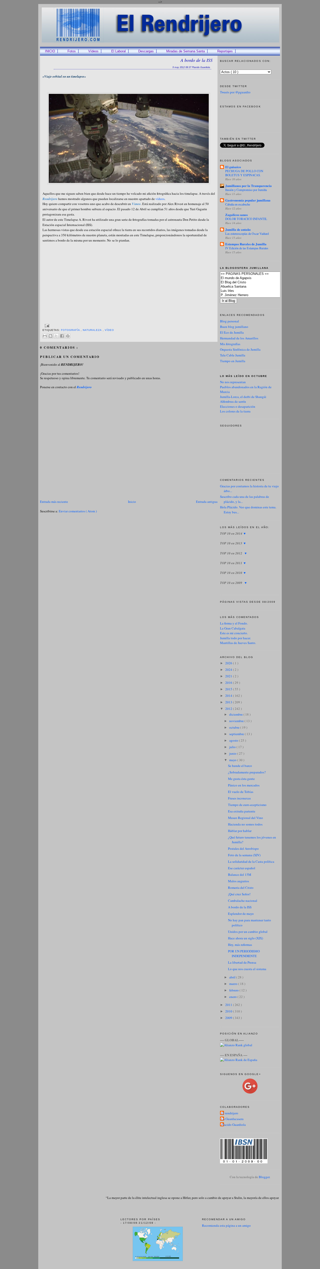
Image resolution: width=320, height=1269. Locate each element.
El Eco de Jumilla (232, 332)
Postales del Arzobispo (243, 848)
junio (233, 753)
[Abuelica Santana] (257, 287)
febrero (234, 990)
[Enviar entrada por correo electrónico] (46, 325)
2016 (229, 682)
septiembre (237, 734)
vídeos (160, 198)
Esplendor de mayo (241, 913)
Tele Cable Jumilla (232, 355)
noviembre (236, 721)
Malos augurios (238, 881)
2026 (229, 663)
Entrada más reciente (54, 501)
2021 (229, 676)
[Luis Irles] (257, 291)
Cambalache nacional (242, 900)
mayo (233, 760)
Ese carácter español (241, 868)
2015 (229, 689)
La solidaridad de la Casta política (251, 861)
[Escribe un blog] (50, 335)
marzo (233, 983)
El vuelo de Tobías (240, 791)
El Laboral (118, 51)
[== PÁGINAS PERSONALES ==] (257, 274)
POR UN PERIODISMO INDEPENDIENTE (244, 953)
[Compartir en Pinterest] (67, 335)
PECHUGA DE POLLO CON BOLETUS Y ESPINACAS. (244, 173)
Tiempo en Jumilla (232, 361)
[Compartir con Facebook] (62, 335)
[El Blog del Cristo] (257, 282)
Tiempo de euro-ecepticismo (247, 804)
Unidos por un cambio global (248, 931)
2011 (229, 1004)
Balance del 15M (239, 874)
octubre (234, 727)
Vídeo (109, 330)
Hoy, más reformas (240, 944)
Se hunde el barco (240, 765)
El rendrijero (229, 1113)
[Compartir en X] (56, 335)
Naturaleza (92, 330)
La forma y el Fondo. (234, 623)
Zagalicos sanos (236, 214)
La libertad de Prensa (242, 962)
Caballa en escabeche (237, 204)
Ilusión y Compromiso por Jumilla (246, 190)
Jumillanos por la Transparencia (248, 185)
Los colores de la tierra (235, 411)
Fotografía (71, 330)
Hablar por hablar (240, 830)
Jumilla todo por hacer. (235, 638)
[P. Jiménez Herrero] (257, 295)
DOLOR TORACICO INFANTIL (246, 219)
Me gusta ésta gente (241, 778)
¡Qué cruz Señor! (239, 894)
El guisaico (233, 166)
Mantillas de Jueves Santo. (238, 643)
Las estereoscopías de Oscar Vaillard (247, 234)
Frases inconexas (239, 798)
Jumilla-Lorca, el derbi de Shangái (243, 396)
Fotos (72, 51)
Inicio (132, 501)
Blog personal (229, 321)
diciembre (236, 714)
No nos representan (233, 382)
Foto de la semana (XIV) (244, 855)
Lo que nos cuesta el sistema (247, 969)
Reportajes (225, 51)
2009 (229, 1017)
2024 (229, 669)
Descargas (146, 51)
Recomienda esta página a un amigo (226, 1225)
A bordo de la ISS (196, 60)
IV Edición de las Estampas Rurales (246, 248)
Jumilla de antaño (238, 229)
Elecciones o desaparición (237, 406)
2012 (229, 708)
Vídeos (93, 51)
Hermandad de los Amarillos (239, 338)
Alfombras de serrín (233, 401)
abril (232, 977)
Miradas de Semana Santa (185, 51)
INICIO (50, 51)
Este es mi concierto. (234, 633)
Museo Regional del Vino (245, 817)
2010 (229, 1011)
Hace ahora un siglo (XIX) (245, 938)
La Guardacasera (232, 1119)
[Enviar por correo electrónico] (44, 335)
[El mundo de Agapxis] (257, 278)
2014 (229, 695)
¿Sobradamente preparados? (247, 772)
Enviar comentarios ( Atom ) (78, 511)
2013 (229, 702)
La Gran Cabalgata (232, 628)
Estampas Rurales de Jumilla (245, 244)
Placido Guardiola (233, 1124)
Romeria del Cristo (241, 887)
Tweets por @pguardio (235, 92)
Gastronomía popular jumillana (247, 200)
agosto (234, 740)
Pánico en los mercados (244, 785)
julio (232, 747)
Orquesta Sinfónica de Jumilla (240, 349)
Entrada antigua (207, 501)
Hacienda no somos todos (245, 824)
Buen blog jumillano (234, 326)
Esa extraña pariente (241, 811)
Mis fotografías (230, 344)
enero (233, 996)
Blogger (264, 1177)
